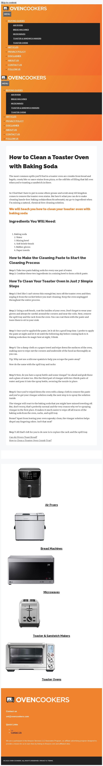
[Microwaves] (31, 585)
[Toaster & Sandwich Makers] (29, 628)
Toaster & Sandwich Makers (27, 38)
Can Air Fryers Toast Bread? (23, 437)
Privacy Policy (17, 51)
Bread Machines (21, 30)
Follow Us (14, 69)
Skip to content (8, 2)
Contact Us (15, 64)
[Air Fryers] (29, 497)
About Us (13, 60)
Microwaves (19, 34)
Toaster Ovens (20, 43)
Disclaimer (14, 56)
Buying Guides (16, 20)
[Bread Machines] (29, 541)
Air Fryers (18, 25)
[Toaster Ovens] (30, 672)
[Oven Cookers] (23, 79)
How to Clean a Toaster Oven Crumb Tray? (30, 440)
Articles (13, 47)
